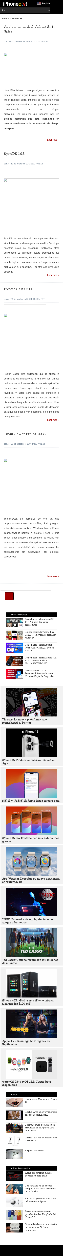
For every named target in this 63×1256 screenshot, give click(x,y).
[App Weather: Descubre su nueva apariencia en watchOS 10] (31, 874)
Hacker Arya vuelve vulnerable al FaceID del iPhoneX (41, 1113)
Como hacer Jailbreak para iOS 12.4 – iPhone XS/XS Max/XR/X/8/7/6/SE (41, 660)
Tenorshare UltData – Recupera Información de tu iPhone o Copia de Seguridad (39, 673)
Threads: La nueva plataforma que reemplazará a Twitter (24, 721)
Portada (5, 18)
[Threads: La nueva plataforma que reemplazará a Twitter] (31, 715)
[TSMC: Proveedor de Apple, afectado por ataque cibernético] (31, 915)
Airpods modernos (34, 1150)
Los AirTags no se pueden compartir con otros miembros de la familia (40, 1188)
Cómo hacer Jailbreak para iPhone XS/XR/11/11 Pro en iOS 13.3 (39, 647)
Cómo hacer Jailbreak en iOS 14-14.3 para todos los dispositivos (39, 622)
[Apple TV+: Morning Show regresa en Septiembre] (31, 1037)
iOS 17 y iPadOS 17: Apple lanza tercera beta (30, 800)
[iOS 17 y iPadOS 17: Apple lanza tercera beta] (31, 796)
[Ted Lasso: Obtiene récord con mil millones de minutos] (31, 956)
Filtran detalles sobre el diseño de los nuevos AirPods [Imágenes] (41, 1227)
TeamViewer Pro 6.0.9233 (25, 434)
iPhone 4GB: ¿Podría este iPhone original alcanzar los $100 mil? (28, 1002)
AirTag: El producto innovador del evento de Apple (40, 1200)
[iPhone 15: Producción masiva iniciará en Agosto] (31, 756)
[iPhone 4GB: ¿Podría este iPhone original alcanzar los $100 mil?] (31, 996)
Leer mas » (53, 139)
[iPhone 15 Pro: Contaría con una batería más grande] (31, 834)
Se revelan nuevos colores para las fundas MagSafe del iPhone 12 (40, 1214)
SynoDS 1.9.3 (14, 153)
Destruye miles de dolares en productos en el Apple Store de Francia (40, 1127)
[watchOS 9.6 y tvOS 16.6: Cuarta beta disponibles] (31, 1077)
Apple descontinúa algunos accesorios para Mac (39, 1174)
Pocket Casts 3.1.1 (18, 289)
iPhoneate (15, 4)
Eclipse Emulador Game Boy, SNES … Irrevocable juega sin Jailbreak (40, 635)
